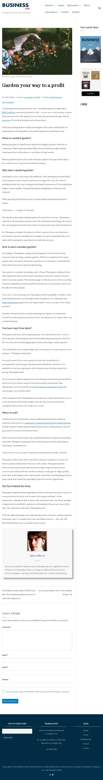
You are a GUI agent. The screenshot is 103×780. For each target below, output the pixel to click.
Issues (61, 5)
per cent (6, 120)
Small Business (56, 97)
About (87, 5)
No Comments (8, 102)
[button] (53, 5)
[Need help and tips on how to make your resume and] (86, 75)
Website (5, 680)
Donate (75, 12)
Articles (48, 5)
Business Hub (22, 767)
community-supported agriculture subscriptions (48, 423)
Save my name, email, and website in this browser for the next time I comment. (37, 692)
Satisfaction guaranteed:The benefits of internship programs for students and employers (19, 594)
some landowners (10, 302)
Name (5, 655)
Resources (72, 5)
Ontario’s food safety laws (51, 387)
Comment (6, 627)
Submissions (51, 12)
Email (5, 667)
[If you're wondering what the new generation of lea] (86, 85)
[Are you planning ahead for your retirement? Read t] (95, 75)
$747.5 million (8, 112)
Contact (65, 12)
